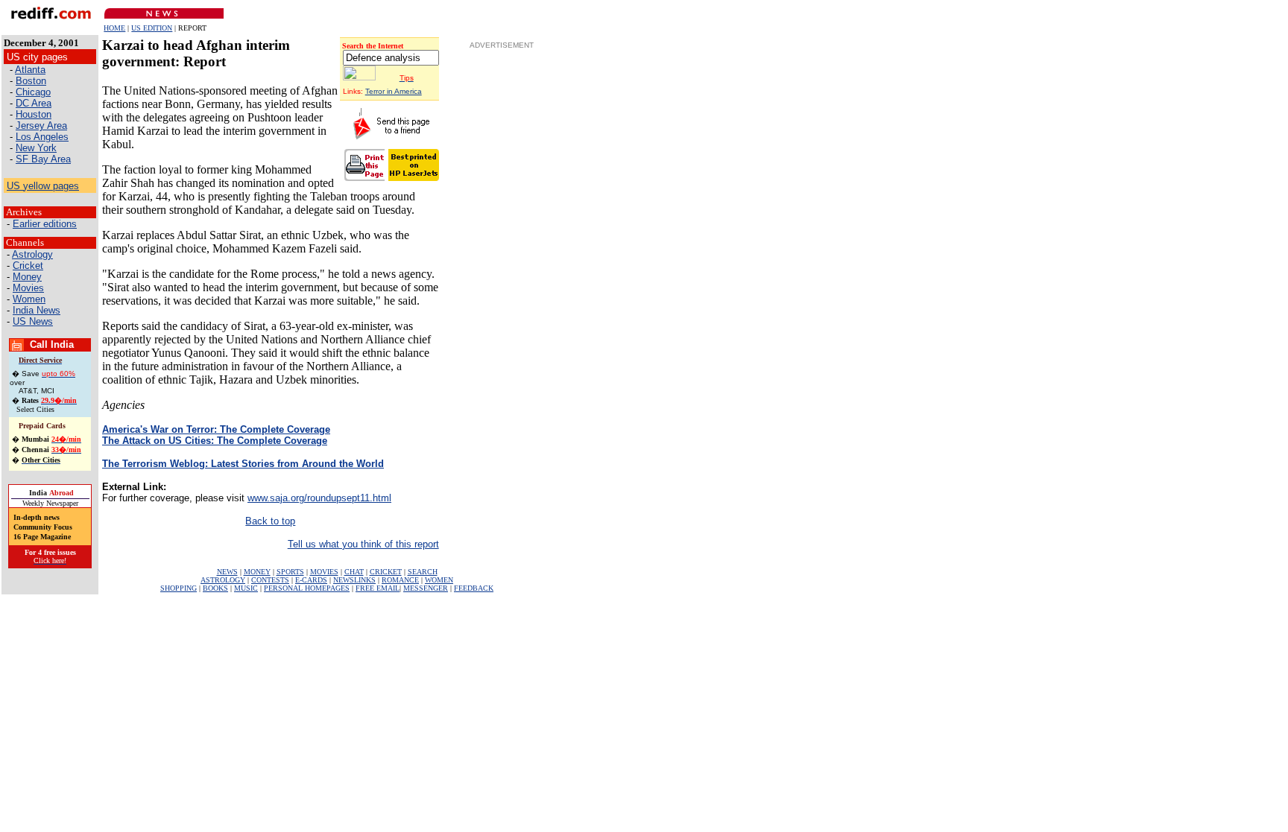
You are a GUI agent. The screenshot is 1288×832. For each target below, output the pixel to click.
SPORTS (290, 572)
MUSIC (246, 588)
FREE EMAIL (378, 588)
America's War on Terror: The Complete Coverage (216, 429)
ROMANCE (400, 580)
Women (29, 299)
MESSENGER (425, 588)
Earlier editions (45, 223)
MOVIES (324, 572)
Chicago (33, 92)
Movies (28, 287)
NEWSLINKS (354, 580)
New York (36, 147)
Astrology (32, 254)
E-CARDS (311, 580)
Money (27, 276)
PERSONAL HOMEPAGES (307, 588)
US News (33, 321)
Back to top (270, 521)
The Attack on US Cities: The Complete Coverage (214, 440)
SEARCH (423, 572)
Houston (33, 114)
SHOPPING (178, 588)
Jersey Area (41, 125)
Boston (31, 80)
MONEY (257, 572)
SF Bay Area (43, 159)
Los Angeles (42, 136)
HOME (114, 28)
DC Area (33, 103)
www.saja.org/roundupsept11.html (319, 498)
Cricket (28, 265)
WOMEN (439, 580)
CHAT (354, 572)
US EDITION (151, 28)
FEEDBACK (473, 588)
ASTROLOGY (223, 580)
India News (36, 310)
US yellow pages (43, 185)
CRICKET (386, 572)
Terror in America (393, 91)
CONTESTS (270, 580)
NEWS (227, 572)
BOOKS (215, 588)
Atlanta (30, 69)
